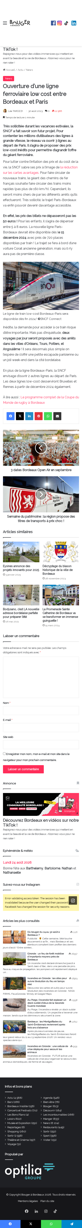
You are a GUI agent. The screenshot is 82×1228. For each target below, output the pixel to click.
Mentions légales (28, 1201)
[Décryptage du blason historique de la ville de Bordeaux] (61, 552)
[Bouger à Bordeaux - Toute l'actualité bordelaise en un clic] (20, 23)
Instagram (59, 23)
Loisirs (11, 1118)
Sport (46, 1135)
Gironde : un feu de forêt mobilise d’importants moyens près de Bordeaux (45, 956)
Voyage (11, 1144)
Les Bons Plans (16, 1114)
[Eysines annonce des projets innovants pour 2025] (21, 552)
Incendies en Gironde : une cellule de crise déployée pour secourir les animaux (47, 1049)
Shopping (13, 1131)
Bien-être (48, 1102)
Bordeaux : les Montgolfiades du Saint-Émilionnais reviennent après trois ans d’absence (46, 1024)
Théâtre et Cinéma (18, 1139)
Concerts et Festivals (19, 1110)
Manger (47, 1118)
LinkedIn (73, 23)
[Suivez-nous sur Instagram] (73, 900)
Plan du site (47, 1201)
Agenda (48, 1097)
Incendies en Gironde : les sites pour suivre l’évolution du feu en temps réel (47, 981)
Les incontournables (55, 1114)
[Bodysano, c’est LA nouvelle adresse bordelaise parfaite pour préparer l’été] (21, 595)
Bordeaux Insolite (17, 1106)
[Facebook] (11, 416)
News (29, 69)
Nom (6, 702)
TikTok (66, 23)
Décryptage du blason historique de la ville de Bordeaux (58, 569)
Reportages (14, 1127)
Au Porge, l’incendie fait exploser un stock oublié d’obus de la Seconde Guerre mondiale (46, 1002)
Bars (10, 1102)
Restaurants (50, 1127)
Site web (8, 736)
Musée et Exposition (19, 1123)
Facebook (53, 23)
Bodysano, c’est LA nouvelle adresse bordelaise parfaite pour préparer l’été (21, 613)
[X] (20, 416)
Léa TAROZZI (15, 111)
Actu (20, 69)
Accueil (10, 69)
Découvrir (49, 1110)
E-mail (7, 719)
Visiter (47, 1139)
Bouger (47, 1106)
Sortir (46, 1131)
